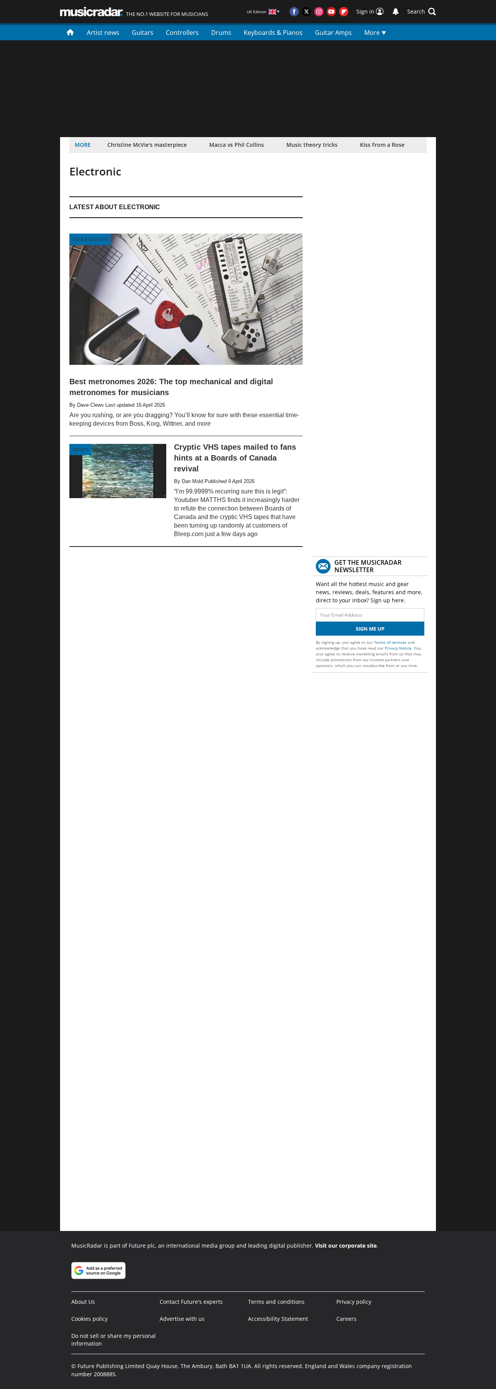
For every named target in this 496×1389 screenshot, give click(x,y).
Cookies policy (89, 1318)
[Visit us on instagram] (319, 11)
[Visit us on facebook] (294, 11)
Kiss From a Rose (382, 144)
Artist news (103, 32)
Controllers (182, 32)
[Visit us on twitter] (306, 11)
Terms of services (391, 642)
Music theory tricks (312, 144)
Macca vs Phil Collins (236, 144)
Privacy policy (353, 1301)
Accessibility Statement (278, 1318)
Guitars (142, 32)
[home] (70, 31)
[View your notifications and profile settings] (395, 11)
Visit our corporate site (346, 1245)
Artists (80, 449)
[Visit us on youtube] (331, 11)
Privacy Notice (398, 648)
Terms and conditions (276, 1301)
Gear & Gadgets (90, 239)
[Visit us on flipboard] (343, 11)
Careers (346, 1318)
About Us (83, 1301)
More (372, 32)
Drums (221, 32)
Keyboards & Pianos (273, 32)
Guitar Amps (333, 32)
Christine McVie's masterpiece (147, 144)
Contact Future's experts (191, 1301)
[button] (421, 11)
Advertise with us (182, 1318)
